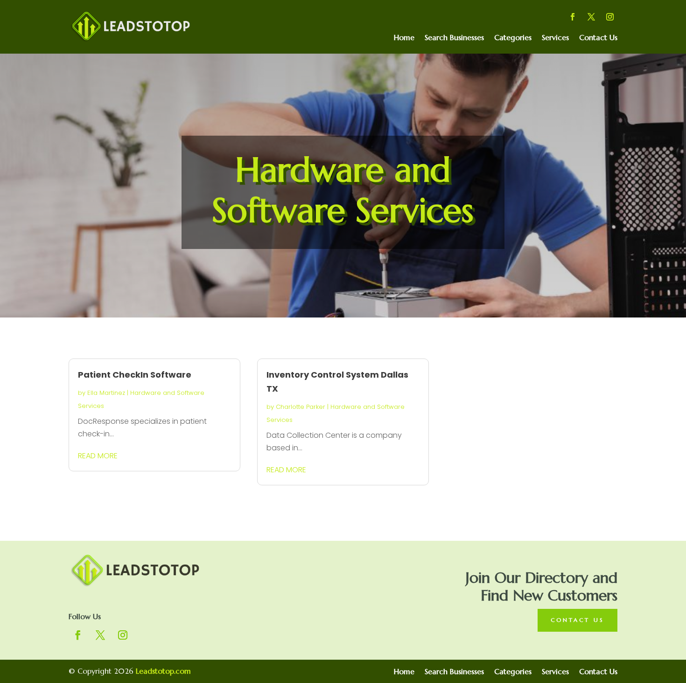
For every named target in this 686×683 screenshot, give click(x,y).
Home (404, 38)
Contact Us (598, 38)
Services (555, 38)
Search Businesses (454, 38)
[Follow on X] (591, 16)
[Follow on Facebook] (572, 16)
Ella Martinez (106, 392)
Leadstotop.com (163, 671)
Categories (513, 38)
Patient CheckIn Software (134, 374)
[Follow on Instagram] (609, 16)
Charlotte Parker (300, 406)
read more (98, 455)
